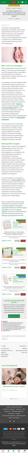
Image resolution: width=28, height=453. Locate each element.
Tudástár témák (14, 5)
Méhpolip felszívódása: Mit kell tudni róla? (21, 349)
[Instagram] (18, 421)
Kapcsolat (18, 409)
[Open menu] (25, 2)
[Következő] (24, 383)
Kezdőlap (8, 8)
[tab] (12, 398)
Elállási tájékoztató (21, 415)
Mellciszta (19, 8)
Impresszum (7, 411)
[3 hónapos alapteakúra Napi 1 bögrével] (7, 252)
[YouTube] (14, 421)
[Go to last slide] (4, 383)
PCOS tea (4, 339)
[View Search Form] (18, 2)
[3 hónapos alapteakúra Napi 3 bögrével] (7, 279)
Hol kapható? (13, 2)
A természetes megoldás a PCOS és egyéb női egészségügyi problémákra (6, 351)
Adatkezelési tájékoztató (17, 411)
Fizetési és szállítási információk (14, 407)
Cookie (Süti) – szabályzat (14, 413)
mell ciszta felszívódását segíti (18, 336)
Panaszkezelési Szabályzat (9, 415)
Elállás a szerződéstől (14, 417)
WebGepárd (23, 442)
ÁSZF (23, 409)
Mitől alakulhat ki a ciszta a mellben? (14, 386)
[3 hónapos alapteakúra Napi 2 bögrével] (7, 224)
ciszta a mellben (6, 336)
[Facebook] (10, 421)
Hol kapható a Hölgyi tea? (9, 409)
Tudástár (14, 8)
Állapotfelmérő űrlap (14, 316)
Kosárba (23, 241)
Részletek (17, 241)
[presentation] (14, 376)
